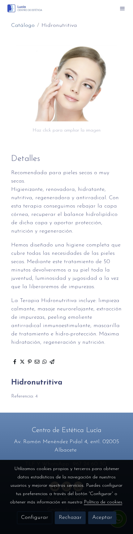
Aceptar (102, 517)
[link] (24, 8)
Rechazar (70, 517)
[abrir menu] (122, 8)
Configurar (34, 517)
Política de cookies (103, 502)
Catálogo (23, 25)
